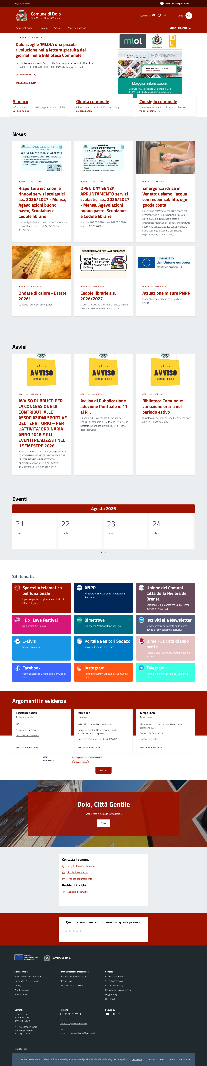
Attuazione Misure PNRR (71, 985)
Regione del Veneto (22, 3)
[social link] (152, 15)
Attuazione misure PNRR (166, 293)
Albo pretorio (66, 981)
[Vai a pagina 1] (101, 552)
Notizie (22, 181)
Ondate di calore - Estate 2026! (42, 296)
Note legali (110, 999)
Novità (44, 28)
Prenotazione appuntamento (28, 976)
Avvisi (21, 394)
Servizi (57, 28)
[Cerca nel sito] (188, 15)
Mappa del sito (21, 1048)
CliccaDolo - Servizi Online (27, 981)
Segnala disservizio (114, 981)
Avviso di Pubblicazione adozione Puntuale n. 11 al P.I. (103, 406)
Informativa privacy (114, 985)
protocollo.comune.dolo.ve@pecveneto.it (79, 1033)
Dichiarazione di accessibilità (118, 990)
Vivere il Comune (77, 28)
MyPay (18, 985)
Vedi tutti (103, 770)
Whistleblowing (22, 990)
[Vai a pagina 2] (105, 552)
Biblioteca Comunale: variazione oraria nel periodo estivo (162, 406)
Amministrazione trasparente (73, 976)
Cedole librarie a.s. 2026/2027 (98, 296)
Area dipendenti (22, 994)
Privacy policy (120, 1059)
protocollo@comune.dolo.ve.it (73, 1023)
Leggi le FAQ (111, 994)
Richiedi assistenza (114, 976)
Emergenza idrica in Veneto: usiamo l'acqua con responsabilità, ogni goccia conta (165, 196)
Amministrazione (25, 28)
